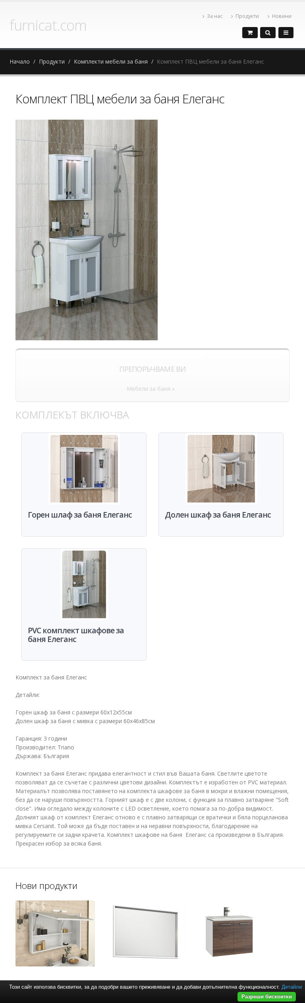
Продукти (247, 16)
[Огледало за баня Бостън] (145, 934)
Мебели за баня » (151, 388)
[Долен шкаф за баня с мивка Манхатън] (228, 934)
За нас (214, 16)
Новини (281, 16)
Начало (20, 61)
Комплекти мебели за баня (111, 61)
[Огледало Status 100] (55, 933)
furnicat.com (48, 25)
